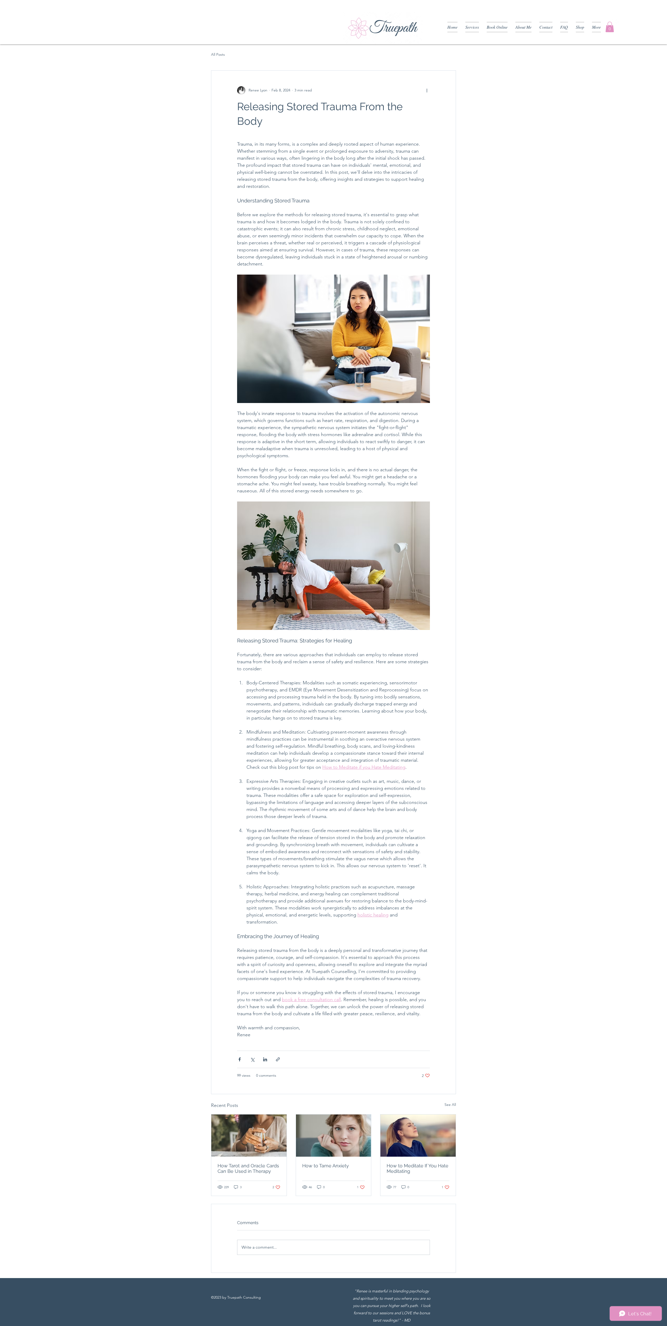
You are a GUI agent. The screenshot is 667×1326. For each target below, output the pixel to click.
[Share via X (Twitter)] (252, 1059)
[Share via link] (277, 1059)
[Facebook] (618, 21)
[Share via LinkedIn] (265, 1059)
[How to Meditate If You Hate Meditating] (418, 1135)
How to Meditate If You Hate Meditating (417, 1168)
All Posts (218, 54)
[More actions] (427, 90)
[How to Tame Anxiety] (333, 1135)
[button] (609, 27)
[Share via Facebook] (239, 1059)
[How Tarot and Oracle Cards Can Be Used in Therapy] (249, 1135)
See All (450, 1104)
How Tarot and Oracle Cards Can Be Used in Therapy (248, 1168)
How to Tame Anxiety (325, 1165)
